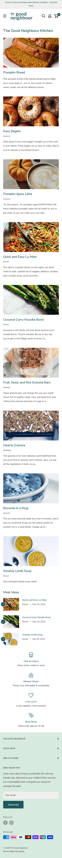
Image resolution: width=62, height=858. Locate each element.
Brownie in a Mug (15, 508)
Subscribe (13, 804)
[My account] (49, 16)
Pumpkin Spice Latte (17, 194)
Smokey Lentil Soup (17, 571)
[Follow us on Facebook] (5, 822)
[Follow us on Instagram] (11, 822)
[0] (56, 16)
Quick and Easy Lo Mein (20, 257)
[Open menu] (4, 16)
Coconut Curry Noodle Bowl (23, 319)
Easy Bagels (12, 131)
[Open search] (43, 16)
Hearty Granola (14, 445)
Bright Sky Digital (16, 851)
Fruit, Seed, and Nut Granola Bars (27, 382)
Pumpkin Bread (14, 72)
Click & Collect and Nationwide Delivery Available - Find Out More (31, 4)
